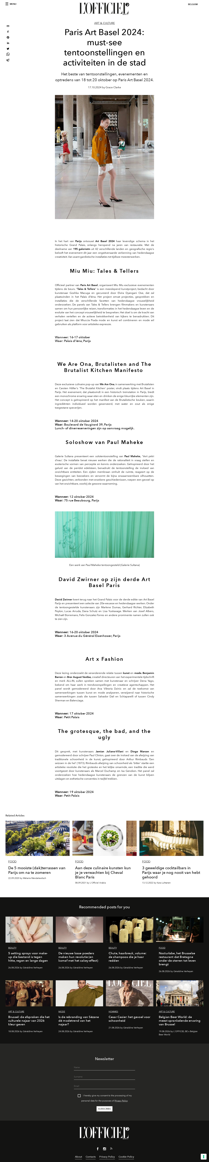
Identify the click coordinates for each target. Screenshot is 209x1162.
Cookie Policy (126, 1156)
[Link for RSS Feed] (111, 1149)
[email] (8, 26)
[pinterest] (8, 38)
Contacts (91, 1156)
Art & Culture (104, 23)
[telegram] (8, 60)
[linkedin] (8, 43)
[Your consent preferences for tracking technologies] (204, 1157)
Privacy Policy (121, 1100)
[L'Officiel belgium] (104, 9)
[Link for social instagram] (104, 1149)
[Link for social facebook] (97, 1149)
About (78, 1156)
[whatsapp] (8, 55)
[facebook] (8, 32)
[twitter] (8, 49)
